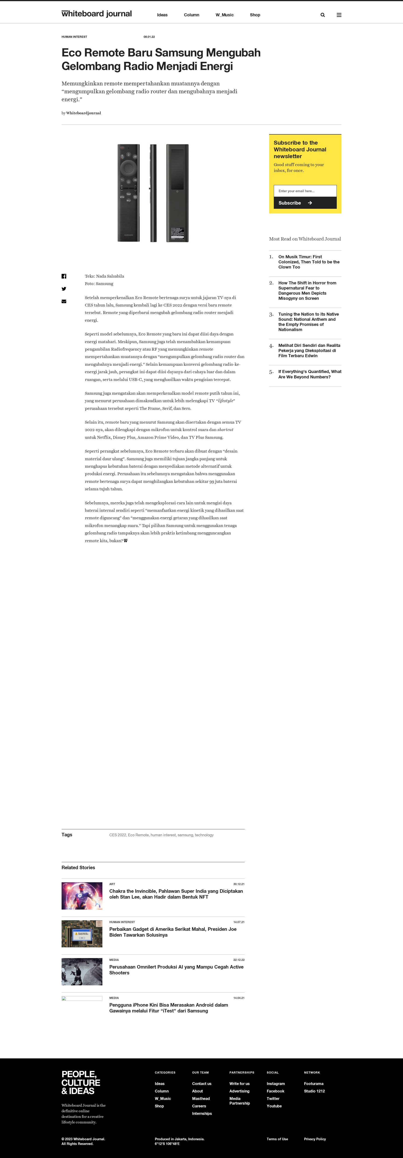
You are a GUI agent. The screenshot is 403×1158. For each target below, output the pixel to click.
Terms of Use (277, 1139)
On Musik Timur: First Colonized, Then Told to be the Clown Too (309, 261)
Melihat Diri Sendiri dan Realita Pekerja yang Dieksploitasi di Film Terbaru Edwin (309, 350)
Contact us (202, 1083)
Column (191, 15)
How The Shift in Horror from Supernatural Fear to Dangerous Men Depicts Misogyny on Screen (307, 290)
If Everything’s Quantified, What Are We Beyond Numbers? (309, 374)
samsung (185, 835)
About (197, 1091)
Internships (202, 1113)
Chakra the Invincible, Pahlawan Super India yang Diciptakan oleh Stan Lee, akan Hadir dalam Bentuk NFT (176, 894)
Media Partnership (239, 1100)
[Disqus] (153, 628)
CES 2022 (117, 835)
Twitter (273, 1098)
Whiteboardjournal (83, 113)
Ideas (162, 15)
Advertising (239, 1091)
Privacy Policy (315, 1139)
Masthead (201, 1098)
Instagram (276, 1083)
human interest (163, 835)
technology (204, 835)
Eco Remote (138, 835)
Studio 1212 (314, 1091)
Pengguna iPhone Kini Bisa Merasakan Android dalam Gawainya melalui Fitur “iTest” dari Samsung (168, 1008)
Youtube (274, 1106)
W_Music (225, 15)
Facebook (275, 1091)
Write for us (239, 1083)
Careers (199, 1106)
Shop (255, 15)
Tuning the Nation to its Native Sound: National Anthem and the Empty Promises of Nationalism (308, 321)
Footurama (313, 1083)
